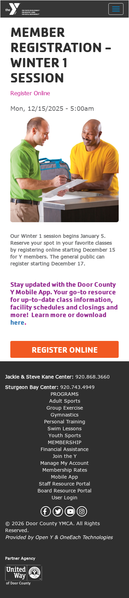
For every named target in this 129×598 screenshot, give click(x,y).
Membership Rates (64, 470)
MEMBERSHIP (64, 442)
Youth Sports (65, 435)
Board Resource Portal (64, 490)
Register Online (30, 93)
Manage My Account (64, 463)
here (17, 322)
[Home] (22, 9)
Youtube (74, 511)
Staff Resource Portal (64, 484)
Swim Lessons (64, 428)
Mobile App (64, 477)
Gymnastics (64, 415)
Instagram (86, 511)
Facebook (49, 511)
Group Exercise (64, 408)
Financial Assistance (64, 449)
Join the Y (65, 456)
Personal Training (64, 421)
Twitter (62, 511)
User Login (64, 497)
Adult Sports (64, 401)
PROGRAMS (65, 394)
